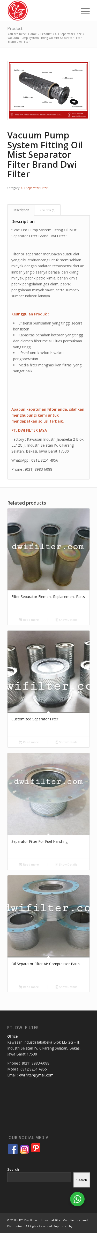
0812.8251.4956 (33, 1069)
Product (15, 28)
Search (13, 1169)
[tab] (20, 210)
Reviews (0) (47, 210)
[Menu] (83, 10)
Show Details (67, 620)
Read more (30, 620)
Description (21, 210)
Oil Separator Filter (34, 188)
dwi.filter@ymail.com (36, 1075)
